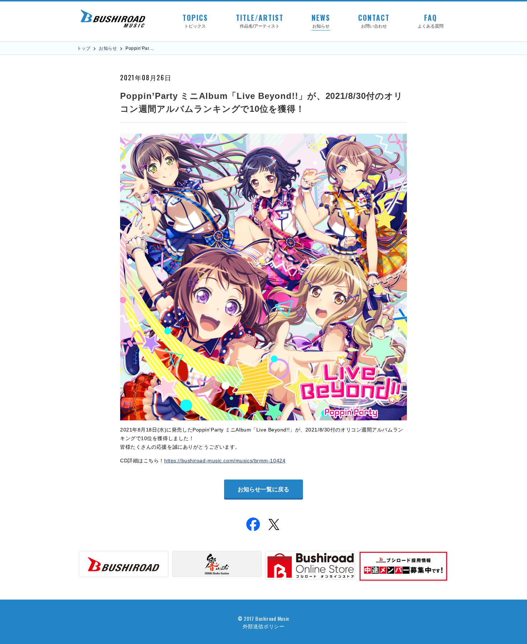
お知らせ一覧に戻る (263, 489)
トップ (83, 48)
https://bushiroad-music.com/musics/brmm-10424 (224, 460)
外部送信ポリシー (263, 626)
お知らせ (108, 48)
